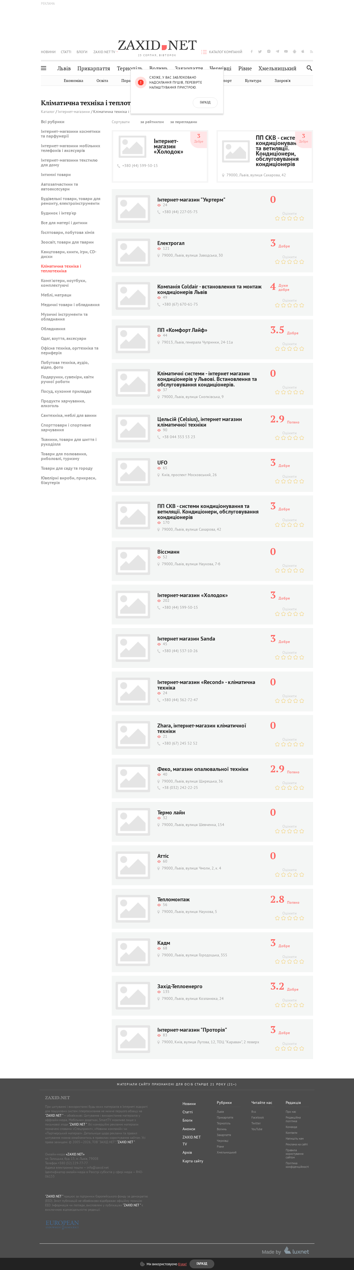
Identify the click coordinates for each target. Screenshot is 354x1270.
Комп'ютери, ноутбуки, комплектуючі (63, 283)
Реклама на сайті (297, 1144)
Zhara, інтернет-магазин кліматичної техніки (201, 728)
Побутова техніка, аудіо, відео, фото (64, 365)
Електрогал (170, 243)
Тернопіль (130, 68)
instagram (268, 51)
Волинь (158, 68)
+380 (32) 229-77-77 (73, 1163)
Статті (66, 52)
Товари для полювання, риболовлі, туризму (64, 456)
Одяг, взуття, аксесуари (63, 339)
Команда (291, 1127)
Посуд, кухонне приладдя (66, 391)
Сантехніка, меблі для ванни (69, 416)
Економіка (73, 80)
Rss (253, 1112)
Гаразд (205, 102)
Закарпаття (189, 68)
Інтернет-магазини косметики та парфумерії (70, 134)
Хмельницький (277, 68)
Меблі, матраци (56, 295)
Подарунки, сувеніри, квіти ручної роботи (67, 380)
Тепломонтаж (173, 900)
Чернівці (220, 68)
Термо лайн (171, 813)
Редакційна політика (293, 1119)
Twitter (256, 1123)
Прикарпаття (93, 68)
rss (311, 51)
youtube (286, 51)
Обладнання (53, 329)
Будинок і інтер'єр (58, 213)
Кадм (163, 943)
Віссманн (168, 552)
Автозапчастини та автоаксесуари (59, 187)
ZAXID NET (157, 46)
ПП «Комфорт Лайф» (182, 330)
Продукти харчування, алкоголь (63, 404)
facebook (252, 51)
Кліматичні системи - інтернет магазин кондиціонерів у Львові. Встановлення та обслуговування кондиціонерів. (207, 379)
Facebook (257, 1117)
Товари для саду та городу (67, 468)
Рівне (245, 68)
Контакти (291, 1133)
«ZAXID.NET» (75, 1154)
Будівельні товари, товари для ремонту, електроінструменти (70, 201)
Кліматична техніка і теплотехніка (61, 269)
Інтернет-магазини (74, 111)
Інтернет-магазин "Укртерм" (191, 200)
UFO (162, 463)
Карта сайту (193, 1160)
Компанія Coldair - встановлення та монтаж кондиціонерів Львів (209, 289)
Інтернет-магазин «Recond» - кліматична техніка (206, 685)
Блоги (82, 52)
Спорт (226, 80)
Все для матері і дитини (64, 223)
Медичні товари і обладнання (70, 305)
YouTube (256, 1129)
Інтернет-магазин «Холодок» (168, 147)
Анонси (189, 1128)
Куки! (182, 1264)
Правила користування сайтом (294, 1153)
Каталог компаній (225, 52)
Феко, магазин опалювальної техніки (202, 769)
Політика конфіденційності (297, 1165)
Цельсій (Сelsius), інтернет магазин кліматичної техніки (199, 422)
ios (303, 51)
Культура (253, 80)
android (294, 51)
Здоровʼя (282, 80)
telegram (277, 51)
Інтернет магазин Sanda (186, 639)
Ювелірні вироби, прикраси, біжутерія (68, 481)
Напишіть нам (295, 1138)
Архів (187, 1152)
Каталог (47, 111)
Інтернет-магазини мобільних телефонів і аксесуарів (70, 148)
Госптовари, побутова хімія (67, 233)
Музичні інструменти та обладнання (64, 317)
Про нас (291, 1112)
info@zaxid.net (98, 1167)
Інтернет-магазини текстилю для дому (69, 163)
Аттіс (163, 856)
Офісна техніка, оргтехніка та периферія (69, 351)
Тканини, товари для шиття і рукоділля (69, 442)
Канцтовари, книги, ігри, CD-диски (69, 254)
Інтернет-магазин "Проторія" (192, 1030)
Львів (64, 68)
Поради (128, 80)
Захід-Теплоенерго (179, 987)
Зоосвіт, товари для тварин (67, 242)
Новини (48, 52)
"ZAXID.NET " (54, 1115)
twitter (260, 51)
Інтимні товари (56, 175)
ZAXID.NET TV (104, 52)
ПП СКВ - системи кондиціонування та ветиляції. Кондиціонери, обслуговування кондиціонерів (279, 151)
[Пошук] (308, 68)
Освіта (102, 80)
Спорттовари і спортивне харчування (66, 428)
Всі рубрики (52, 122)
